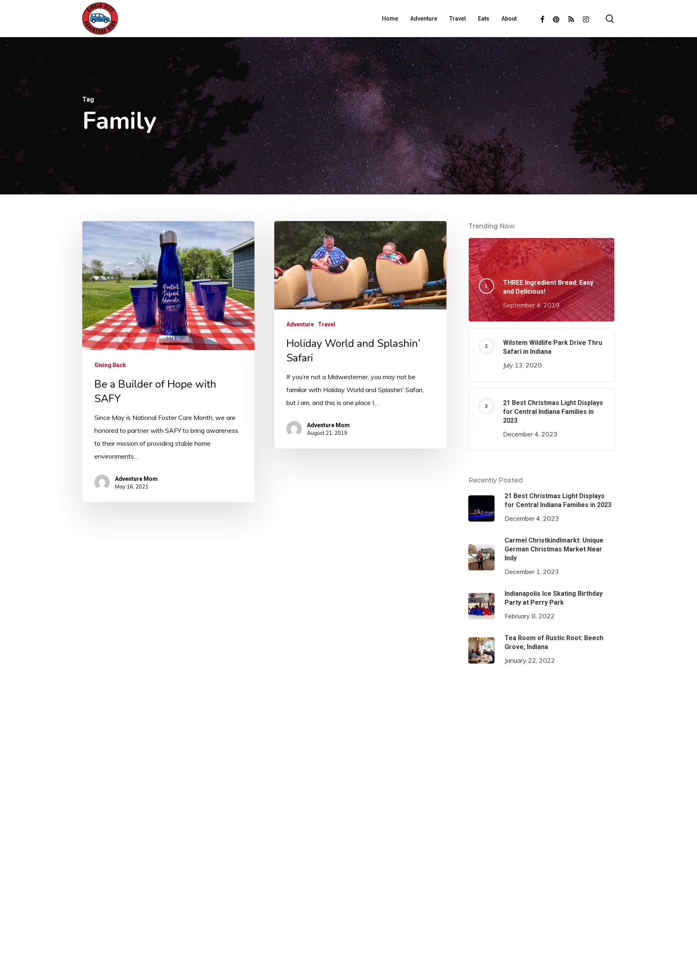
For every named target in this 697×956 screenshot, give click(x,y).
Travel (326, 324)
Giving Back (110, 365)
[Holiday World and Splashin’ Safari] (360, 335)
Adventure (300, 324)
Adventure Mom (136, 479)
